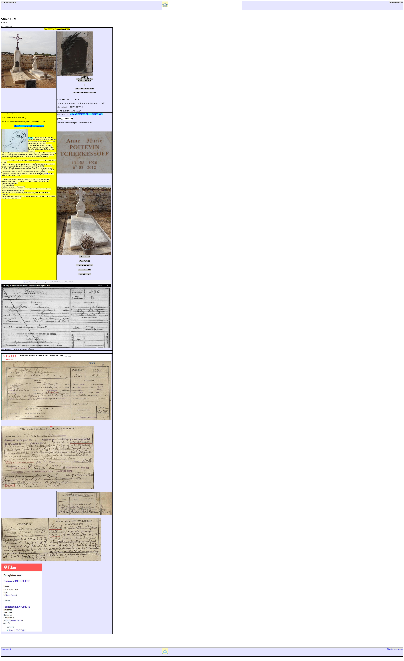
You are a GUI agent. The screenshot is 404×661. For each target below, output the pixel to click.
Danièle (47, 174)
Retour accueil (6, 649)
